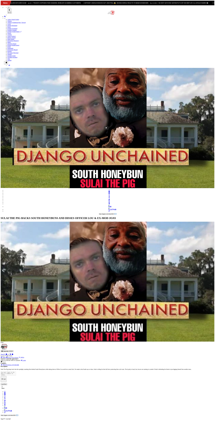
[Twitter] (109, 194)
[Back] (8, 7)
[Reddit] (109, 199)
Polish (9, 46)
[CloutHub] (109, 209)
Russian (9, 51)
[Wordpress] (109, 202)
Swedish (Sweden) (12, 57)
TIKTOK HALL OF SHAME (10, 365)
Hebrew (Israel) (11, 37)
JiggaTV (3, 354)
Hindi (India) (10, 39)
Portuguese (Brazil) (12, 50)
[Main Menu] (9, 10)
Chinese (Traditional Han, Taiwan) (16, 22)
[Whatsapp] (109, 190)
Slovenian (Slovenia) (12, 53)
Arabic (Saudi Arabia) (13, 19)
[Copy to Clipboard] (109, 211)
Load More (3, 384)
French (9, 33)
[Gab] (109, 206)
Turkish (9, 60)
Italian (9, 42)
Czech (9, 24)
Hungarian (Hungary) (13, 40)
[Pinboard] (109, 204)
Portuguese (10, 48)
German (9, 34)
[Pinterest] (109, 197)
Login (24, 360)
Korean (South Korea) (13, 45)
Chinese (9, 21)
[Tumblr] (109, 196)
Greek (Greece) (11, 36)
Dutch (9, 27)
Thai (8, 59)
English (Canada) (12, 30)
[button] (7, 351)
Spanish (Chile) (11, 56)
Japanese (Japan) (11, 43)
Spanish (9, 54)
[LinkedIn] (109, 201)
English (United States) (13, 31)
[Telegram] (109, 191)
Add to (22, 357)
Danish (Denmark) (12, 25)
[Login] (9, 65)
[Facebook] (109, 193)
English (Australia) (12, 28)
